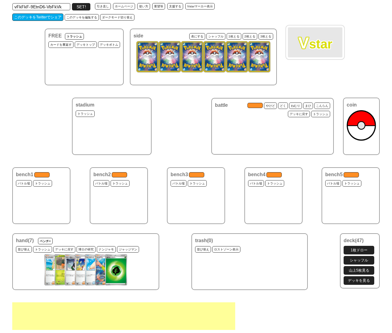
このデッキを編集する (81, 17)
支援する (175, 6)
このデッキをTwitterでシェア (38, 17)
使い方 (143, 6)
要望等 (158, 6)
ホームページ (124, 6)
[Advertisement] (123, 316)
